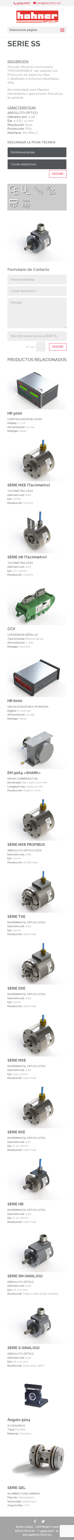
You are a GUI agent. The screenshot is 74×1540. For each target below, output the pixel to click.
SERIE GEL (16, 1488)
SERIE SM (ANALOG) (25, 1276)
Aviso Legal (24, 1526)
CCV (11, 629)
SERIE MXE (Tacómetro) (28, 485)
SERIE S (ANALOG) (23, 1348)
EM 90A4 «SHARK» (24, 773)
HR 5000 (14, 413)
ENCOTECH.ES (25, 1530)
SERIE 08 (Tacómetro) (27, 557)
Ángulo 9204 (18, 1420)
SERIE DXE (16, 988)
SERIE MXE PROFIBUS (26, 844)
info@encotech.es (37, 1534)
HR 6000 (14, 701)
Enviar (57, 174)
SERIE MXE (16, 1060)
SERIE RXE (16, 1132)
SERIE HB (15, 1204)
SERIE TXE (16, 916)
